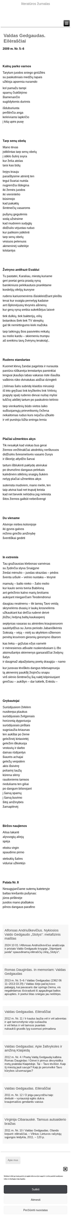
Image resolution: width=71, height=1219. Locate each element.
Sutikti (35, 1189)
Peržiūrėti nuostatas (35, 1210)
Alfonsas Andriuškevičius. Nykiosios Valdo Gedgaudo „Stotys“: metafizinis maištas (33, 934)
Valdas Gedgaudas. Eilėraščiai (28, 1012)
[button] (65, 1169)
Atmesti (35, 1199)
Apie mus (13, 1160)
